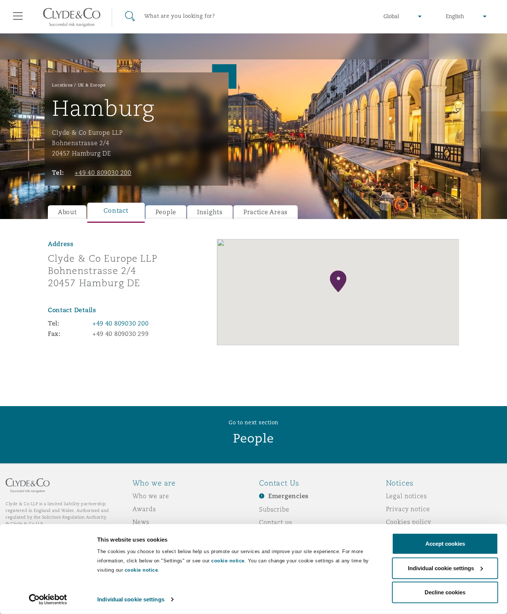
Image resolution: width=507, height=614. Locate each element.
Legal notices (406, 496)
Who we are (151, 496)
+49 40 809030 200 (103, 172)
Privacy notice (408, 509)
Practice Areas (265, 212)
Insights (210, 212)
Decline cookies (445, 592)
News (141, 522)
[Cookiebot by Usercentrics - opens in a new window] (48, 599)
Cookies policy (408, 522)
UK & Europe (92, 85)
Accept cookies (445, 543)
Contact (116, 211)
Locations (62, 85)
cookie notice (228, 561)
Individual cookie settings (130, 599)
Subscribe (274, 509)
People (166, 212)
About (67, 212)
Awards (144, 509)
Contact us (275, 522)
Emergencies (288, 496)
